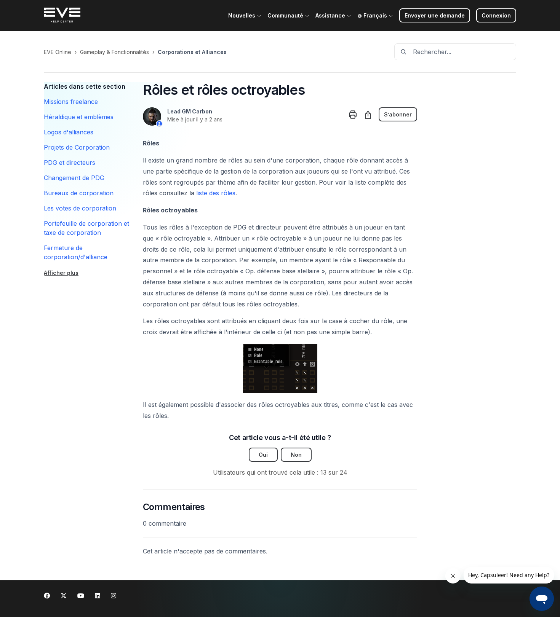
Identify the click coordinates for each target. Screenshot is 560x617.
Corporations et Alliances (192, 52)
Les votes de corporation (80, 208)
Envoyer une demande (435, 15)
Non (296, 454)
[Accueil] (62, 16)
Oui (263, 454)
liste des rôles (215, 193)
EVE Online (57, 52)
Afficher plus (61, 272)
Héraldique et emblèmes (79, 117)
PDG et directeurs (69, 162)
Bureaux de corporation (79, 193)
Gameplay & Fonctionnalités (114, 52)
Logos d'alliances (68, 132)
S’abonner (398, 114)
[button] (496, 15)
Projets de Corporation (77, 147)
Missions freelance (71, 101)
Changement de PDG (74, 178)
